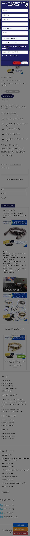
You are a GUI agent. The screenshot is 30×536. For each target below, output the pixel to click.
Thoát (25, 63)
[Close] (26, 5)
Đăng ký (16, 63)
